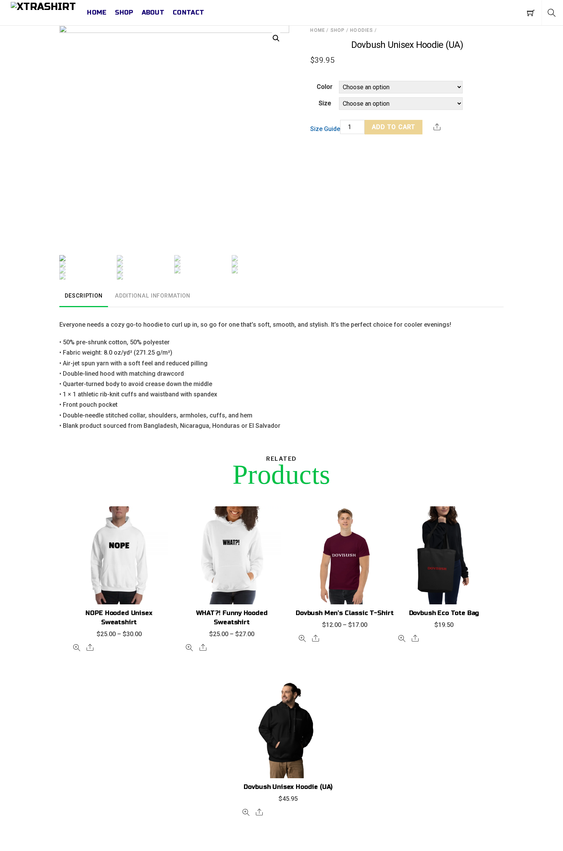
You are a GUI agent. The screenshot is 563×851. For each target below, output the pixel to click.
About (153, 12)
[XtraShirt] (43, 7)
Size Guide (325, 129)
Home (96, 12)
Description (83, 296)
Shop (124, 12)
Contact (188, 12)
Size (325, 103)
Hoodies (361, 30)
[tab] (83, 296)
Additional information (152, 296)
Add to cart (393, 127)
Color (324, 86)
